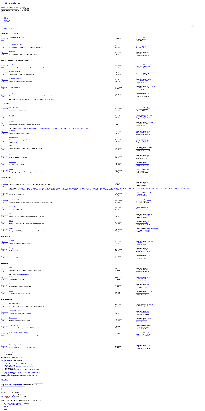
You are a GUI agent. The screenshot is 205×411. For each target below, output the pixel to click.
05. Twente (47, 188)
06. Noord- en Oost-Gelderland (59, 188)
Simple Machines (24, 403)
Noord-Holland (61, 128)
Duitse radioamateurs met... (142, 278)
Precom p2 (138, 208)
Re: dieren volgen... (141, 171)
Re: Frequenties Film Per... (142, 293)
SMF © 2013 (15, 403)
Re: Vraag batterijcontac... (142, 80)
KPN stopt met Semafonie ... (143, 312)
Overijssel (68, 128)
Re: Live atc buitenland (141, 320)
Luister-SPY (150, 122)
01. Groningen (20, 188)
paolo (148, 207)
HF (10, 154)
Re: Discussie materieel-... (142, 183)
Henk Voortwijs (151, 86)
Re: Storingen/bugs (140, 194)
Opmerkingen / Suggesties (16, 44)
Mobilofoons (25, 99)
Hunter (6, 396)
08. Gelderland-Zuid (85, 188)
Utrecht (73, 128)
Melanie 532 (150, 318)
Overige (11, 169)
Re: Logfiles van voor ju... (142, 269)
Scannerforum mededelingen (16, 37)
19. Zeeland (30, 189)
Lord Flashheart (19, 151)
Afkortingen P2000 (14, 199)
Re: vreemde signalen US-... (143, 156)
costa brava (138, 285)
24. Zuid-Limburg (86, 189)
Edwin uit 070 (20, 366)
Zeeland (78, 128)
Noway (148, 52)
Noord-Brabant (53, 128)
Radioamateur (12, 162)
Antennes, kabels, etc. (14, 71)
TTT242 (149, 345)
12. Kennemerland (129, 188)
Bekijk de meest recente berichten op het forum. (13, 386)
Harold (148, 131)
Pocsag (11, 248)
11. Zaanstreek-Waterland (117, 188)
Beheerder (3, 397)
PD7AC (149, 255)
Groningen (41, 128)
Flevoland (23, 128)
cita (147, 248)
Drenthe (18, 128)
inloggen (16, 7)
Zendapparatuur (13, 93)
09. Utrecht (93, 188)
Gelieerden (117, 189)
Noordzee (149, 139)
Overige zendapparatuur (50, 99)
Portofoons (19, 99)
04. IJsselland (40, 188)
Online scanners (13, 318)
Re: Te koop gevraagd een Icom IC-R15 (11, 369)
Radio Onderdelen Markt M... (143, 334)
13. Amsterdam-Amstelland (142, 188)
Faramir (149, 200)
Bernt (148, 268)
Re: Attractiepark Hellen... (142, 123)
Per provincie (12, 121)
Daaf (16, 142)
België (10, 267)
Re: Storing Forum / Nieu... (142, 39)
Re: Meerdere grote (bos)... (142, 346)
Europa (11, 283)
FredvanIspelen (38, 383)
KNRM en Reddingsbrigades (106, 189)
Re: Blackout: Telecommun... (143, 230)
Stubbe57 (149, 325)
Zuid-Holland (84, 128)
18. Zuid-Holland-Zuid (21, 189)
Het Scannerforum (11, 3)
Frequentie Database (14, 107)
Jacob (148, 38)
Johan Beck (150, 65)
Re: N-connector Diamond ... (143, 73)
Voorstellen (12, 51)
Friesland (29, 128)
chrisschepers (150, 214)
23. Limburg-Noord (76, 189)
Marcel (2, 396)
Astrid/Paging (25, 274)
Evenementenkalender (14, 303)
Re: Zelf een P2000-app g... (143, 215)
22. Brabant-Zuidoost (65, 189)
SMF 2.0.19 (7, 403)
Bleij (148, 162)
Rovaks (149, 79)
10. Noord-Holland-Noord (104, 188)
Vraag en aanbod (13, 325)
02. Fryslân (27, 188)
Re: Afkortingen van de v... (142, 201)
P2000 (10, 213)
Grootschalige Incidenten (15, 344)
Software (11, 240)
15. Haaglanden (166, 188)
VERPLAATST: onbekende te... (144, 66)
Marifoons (40, 99)
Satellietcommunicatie (14, 87)
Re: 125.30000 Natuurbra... (143, 140)
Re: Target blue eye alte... (142, 223)
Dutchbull (27, 372)
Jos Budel (149, 115)
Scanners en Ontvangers (15, 78)
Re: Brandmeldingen (141, 46)
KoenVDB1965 (151, 72)
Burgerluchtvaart (13, 137)
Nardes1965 (150, 45)
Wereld (11, 291)
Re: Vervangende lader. (141, 95)
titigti (148, 169)
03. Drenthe (34, 188)
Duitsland (11, 276)
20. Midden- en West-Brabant (41, 189)
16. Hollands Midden (176, 188)
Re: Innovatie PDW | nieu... (143, 257)
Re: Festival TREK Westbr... (143, 305)
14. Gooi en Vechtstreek (155, 188)
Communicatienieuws (14, 310)
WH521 (149, 192)
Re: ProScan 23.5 (140, 242)
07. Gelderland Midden (73, 188)
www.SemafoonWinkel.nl (153, 228)
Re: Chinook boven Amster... (143, 149)
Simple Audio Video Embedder (12, 404)
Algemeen (11, 64)
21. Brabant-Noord (54, 189)
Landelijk (11, 116)
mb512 (148, 333)
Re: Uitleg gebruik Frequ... (142, 109)
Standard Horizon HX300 (142, 132)
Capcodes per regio (14, 181)
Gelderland (34, 128)
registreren (22, 7)
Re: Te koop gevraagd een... (143, 327)
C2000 (11, 221)
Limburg (46, 128)
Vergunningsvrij (33, 99)
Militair (11, 145)
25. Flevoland (95, 189)
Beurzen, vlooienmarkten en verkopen (19, 332)
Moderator (10, 397)
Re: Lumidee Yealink (141, 116)
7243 (148, 93)
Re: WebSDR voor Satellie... (143, 88)
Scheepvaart (12, 130)
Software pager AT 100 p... (142, 250)
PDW (10, 255)
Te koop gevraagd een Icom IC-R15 (10, 375)
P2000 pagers (12, 206)
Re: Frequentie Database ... (142, 164)
